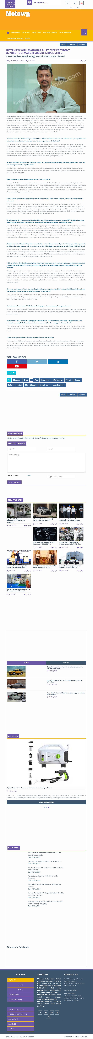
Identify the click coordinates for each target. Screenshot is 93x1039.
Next (63, 44)
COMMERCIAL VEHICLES (15, 38)
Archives (12, 1024)
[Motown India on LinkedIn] (78, 7)
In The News (13, 848)
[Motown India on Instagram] (71, 7)
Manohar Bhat (58, 385)
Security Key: (13, 475)
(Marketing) (58, 380)
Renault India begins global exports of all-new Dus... (69, 566)
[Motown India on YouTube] (82, 3)
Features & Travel (50, 33)
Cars (20, 985)
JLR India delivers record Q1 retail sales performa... (43, 519)
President (45, 380)
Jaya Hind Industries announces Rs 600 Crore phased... (16, 520)
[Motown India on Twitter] (75, 3)
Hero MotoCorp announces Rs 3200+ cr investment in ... (44, 566)
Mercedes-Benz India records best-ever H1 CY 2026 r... (44, 543)
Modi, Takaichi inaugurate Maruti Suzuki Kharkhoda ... (17, 566)
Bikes (20, 990)
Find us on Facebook (18, 947)
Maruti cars (44, 385)
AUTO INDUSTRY (65, 33)
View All (82, 44)
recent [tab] (26, 663)
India (10, 385)
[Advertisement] (47, 22)
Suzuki (77, 380)
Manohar (17, 380)
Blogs (27, 38)
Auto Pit (12, 980)
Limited (19, 385)
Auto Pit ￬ (26, 33)
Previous (72, 44)
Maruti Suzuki (31, 385)
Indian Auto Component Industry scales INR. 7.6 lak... (70, 543)
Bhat (26, 380)
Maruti (68, 380)
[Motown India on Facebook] (68, 3)
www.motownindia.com (47, 999)
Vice (36, 380)
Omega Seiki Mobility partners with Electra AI (44, 861)
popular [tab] (66, 663)
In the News (15, 33)
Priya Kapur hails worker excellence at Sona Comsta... (70, 519)
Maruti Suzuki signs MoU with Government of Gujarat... (18, 590)
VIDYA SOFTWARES (81, 1037)
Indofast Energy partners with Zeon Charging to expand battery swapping (45, 902)
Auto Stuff (36, 33)
